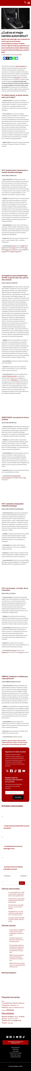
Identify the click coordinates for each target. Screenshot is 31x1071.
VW (24, 249)
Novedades (8, 1013)
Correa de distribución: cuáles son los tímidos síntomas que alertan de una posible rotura (16, 894)
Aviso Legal (16, 1051)
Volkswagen (10, 1023)
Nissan (14, 247)
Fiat (16, 477)
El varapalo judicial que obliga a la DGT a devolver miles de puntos (16, 919)
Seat (26, 247)
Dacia (17, 251)
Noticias (10, 1010)
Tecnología (15, 1018)
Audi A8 (4, 376)
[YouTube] (17, 1037)
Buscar (22, 883)
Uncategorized (16, 1020)
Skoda (7, 249)
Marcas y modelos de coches (16, 1007)
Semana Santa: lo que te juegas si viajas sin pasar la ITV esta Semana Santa (16, 900)
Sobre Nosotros (15, 1047)
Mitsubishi (5, 652)
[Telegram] (16, 58)
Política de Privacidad (15, 1053)
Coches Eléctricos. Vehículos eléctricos (13, 1003)
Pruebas (21, 1016)
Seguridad (10, 1018)
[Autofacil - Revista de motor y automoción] (7, 3)
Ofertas (16, 1016)
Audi (14, 246)
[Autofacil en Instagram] (19, 772)
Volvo (14, 249)
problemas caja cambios (19, 744)
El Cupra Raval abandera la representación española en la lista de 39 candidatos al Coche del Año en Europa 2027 (16, 949)
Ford (3, 247)
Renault (12, 251)
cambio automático (20, 66)
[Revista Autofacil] (13, 983)
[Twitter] (14, 1037)
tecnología (17, 77)
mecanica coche (8, 744)
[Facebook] (4, 58)
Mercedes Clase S (12, 376)
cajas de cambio (21, 740)
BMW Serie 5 (14, 380)
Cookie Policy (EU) (15, 1056)
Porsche (4, 251)
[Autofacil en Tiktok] (15, 771)
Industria (5, 1007)
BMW (22, 246)
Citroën (4, 477)
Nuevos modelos (8, 1016)
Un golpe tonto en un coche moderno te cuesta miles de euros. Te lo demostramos (15, 913)
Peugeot (8, 477)
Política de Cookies (15, 1055)
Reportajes (4, 1018)
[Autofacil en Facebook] (11, 772)
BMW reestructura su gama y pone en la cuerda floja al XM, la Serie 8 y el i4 (17, 965)
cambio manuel (23, 742)
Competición (5, 1005)
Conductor (13, 1005)
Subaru (15, 650)
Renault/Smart (17, 476)
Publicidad (15, 1049)
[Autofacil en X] (7, 771)
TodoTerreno (6, 1020)
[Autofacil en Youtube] (23, 771)
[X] (7, 58)
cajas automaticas (12, 740)
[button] (25, 2)
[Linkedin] (10, 58)
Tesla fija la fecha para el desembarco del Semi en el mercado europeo (16, 939)
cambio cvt (15, 742)
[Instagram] (7, 1037)
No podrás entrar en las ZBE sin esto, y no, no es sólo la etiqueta (15, 906)
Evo (18, 1005)
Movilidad (4, 1010)
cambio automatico (7, 742)
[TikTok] (24, 1037)
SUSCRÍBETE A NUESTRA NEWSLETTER (15, 1042)
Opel (24, 477)
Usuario (4, 1023)
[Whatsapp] (13, 58)
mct (3, 744)
